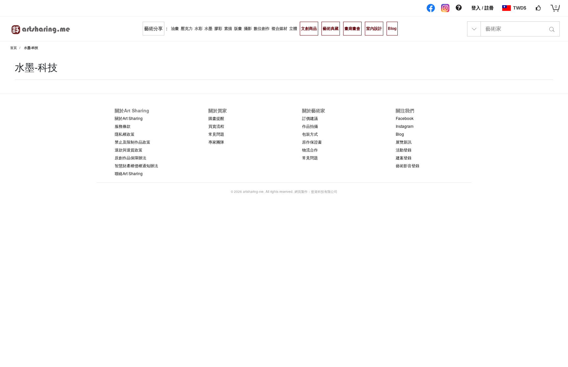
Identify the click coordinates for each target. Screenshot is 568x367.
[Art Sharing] (41, 28)
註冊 (489, 8)
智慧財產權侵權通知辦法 (136, 165)
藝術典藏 (331, 28)
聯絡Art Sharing (129, 173)
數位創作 (262, 28)
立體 (293, 28)
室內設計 (374, 28)
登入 (476, 8)
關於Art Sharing (129, 118)
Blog (392, 28)
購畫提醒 (216, 118)
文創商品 (309, 28)
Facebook (405, 118)
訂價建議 (310, 118)
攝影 (248, 28)
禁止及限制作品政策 (132, 142)
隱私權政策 (124, 134)
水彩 (198, 28)
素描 (228, 28)
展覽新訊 (404, 142)
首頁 (13, 47)
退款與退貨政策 (128, 149)
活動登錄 (404, 149)
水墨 (208, 28)
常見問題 (216, 134)
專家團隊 (216, 142)
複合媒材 (279, 28)
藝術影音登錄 (407, 165)
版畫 (238, 28)
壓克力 (187, 28)
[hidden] (459, 8)
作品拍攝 (310, 126)
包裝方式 (310, 134)
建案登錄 (404, 157)
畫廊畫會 (352, 28)
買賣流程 (216, 126)
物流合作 (310, 149)
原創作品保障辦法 (130, 157)
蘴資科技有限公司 (324, 191)
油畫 (175, 28)
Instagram (405, 126)
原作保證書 (312, 142)
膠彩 (218, 28)
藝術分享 (153, 28)
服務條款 (122, 126)
